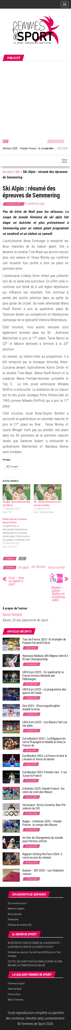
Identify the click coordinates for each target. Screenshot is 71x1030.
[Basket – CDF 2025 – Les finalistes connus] (11, 875)
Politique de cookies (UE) (20, 924)
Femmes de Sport (16, 983)
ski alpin (23, 567)
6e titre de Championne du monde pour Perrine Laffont (42, 839)
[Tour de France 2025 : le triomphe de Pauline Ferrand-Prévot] (11, 644)
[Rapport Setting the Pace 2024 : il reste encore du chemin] (11, 858)
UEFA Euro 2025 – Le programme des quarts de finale (44, 691)
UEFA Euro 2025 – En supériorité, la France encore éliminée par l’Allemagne (43, 675)
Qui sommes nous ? (17, 903)
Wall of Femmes (15, 999)
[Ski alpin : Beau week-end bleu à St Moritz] (16, 492)
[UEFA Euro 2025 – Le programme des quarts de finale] (11, 694)
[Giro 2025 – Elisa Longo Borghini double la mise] (11, 710)
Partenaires (13, 919)
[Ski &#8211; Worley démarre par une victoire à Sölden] (48, 492)
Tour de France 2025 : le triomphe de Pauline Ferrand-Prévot (44, 641)
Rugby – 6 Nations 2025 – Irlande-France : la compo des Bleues (42, 823)
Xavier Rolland (36, 203)
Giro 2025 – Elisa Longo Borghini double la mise (41, 707)
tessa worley (56, 567)
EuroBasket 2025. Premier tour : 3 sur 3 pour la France (44, 773)
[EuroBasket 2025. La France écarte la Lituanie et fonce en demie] (11, 760)
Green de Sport (25, 934)
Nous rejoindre (15, 914)
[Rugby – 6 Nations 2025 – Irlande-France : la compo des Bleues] (11, 826)
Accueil (8, 172)
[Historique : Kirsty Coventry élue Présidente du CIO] (11, 809)
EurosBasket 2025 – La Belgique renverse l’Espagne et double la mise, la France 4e (44, 742)
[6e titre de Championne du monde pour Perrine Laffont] (11, 842)
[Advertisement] (35, 99)
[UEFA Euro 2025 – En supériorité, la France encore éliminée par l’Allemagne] (11, 676)
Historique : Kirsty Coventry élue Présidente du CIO (44, 806)
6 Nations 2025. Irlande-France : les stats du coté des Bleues (43, 790)
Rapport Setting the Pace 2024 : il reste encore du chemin (42, 855)
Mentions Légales (16, 908)
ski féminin (38, 567)
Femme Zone (14, 994)
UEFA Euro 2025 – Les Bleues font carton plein (45, 723)
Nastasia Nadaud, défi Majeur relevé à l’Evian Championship (45, 657)
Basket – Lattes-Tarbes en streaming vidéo (58, 593)
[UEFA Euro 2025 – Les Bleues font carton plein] (11, 726)
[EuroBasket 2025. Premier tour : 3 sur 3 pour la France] (11, 776)
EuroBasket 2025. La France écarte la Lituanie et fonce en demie (44, 757)
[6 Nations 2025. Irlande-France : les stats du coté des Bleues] (11, 793)
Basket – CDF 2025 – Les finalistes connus (28, 148)
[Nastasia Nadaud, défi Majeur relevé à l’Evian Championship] (11, 660)
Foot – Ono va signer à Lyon (16, 581)
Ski (18, 172)
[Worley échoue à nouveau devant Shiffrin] (18, 532)
